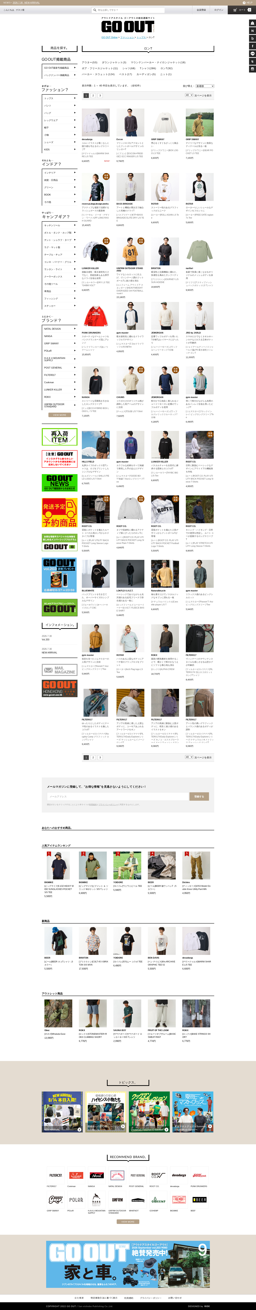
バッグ (47, 113)
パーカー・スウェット (98, 74)
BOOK (47, 194)
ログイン (218, 10)
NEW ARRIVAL (49, 651)
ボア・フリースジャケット (100, 68)
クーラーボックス (53, 276)
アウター (90, 62)
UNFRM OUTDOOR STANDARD (54, 405)
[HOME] (252, 23)
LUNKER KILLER (53, 389)
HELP (250, 2)
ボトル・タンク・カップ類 (57, 232)
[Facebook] (252, 46)
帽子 (46, 127)
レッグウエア (51, 120)
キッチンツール (52, 225)
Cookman (49, 382)
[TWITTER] (252, 61)
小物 (46, 135)
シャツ (128, 68)
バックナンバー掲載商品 (56, 75)
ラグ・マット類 (52, 247)
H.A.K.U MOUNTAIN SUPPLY (54, 359)
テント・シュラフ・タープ (57, 240)
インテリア (50, 172)
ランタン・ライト (53, 269)
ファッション (127, 37)
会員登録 (201, 10)
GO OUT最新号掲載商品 (56, 68)
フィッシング (51, 298)
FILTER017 (50, 375)
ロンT (167, 68)
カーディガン (146, 74)
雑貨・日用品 (51, 180)
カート (244, 9)
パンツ (47, 105)
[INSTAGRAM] (252, 69)
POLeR (48, 351)
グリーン (48, 187)
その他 (47, 202)
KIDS (47, 149)
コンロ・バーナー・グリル (57, 262)
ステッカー (50, 306)
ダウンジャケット (114, 62)
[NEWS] (252, 30)
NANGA (48, 336)
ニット (166, 74)
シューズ (48, 142)
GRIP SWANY (51, 343)
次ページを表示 (203, 95)
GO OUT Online (110, 37)
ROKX (47, 397)
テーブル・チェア (53, 254)
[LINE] (252, 53)
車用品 (47, 291)
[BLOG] (252, 38)
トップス (141, 37)
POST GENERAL (53, 367)
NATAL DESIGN (52, 329)
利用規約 (93, 804)
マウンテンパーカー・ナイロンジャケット (158, 62)
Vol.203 (22, 3)
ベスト (125, 74)
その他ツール (51, 284)
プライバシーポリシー (108, 804)
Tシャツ (148, 68)
